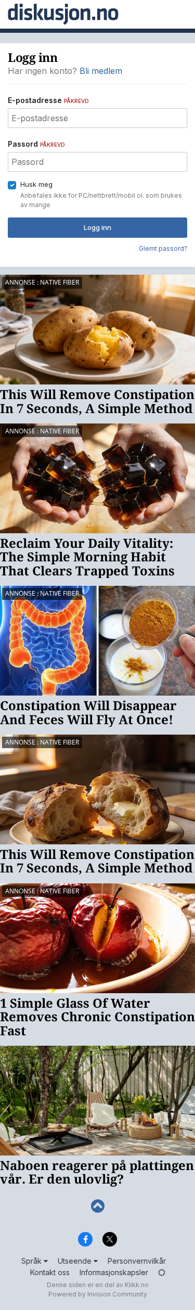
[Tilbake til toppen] (97, 1206)
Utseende (76, 1260)
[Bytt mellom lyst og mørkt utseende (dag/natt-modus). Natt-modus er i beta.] (161, 1272)
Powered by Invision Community (97, 1294)
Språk (32, 1260)
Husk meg (36, 184)
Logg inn (97, 227)
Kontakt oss (50, 1272)
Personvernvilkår (137, 1260)
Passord (36, 143)
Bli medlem (101, 71)
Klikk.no (137, 1285)
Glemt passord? (163, 248)
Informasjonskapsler (114, 1272)
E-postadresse (48, 100)
